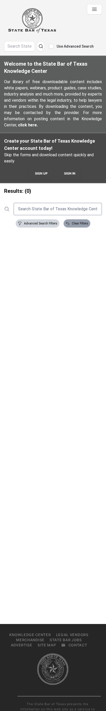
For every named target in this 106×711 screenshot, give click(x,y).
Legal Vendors (72, 634)
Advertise (21, 645)
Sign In (69, 173)
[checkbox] (51, 46)
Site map (47, 645)
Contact (77, 645)
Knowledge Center (30, 634)
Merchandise (30, 640)
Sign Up (41, 173)
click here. (28, 125)
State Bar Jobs (66, 640)
